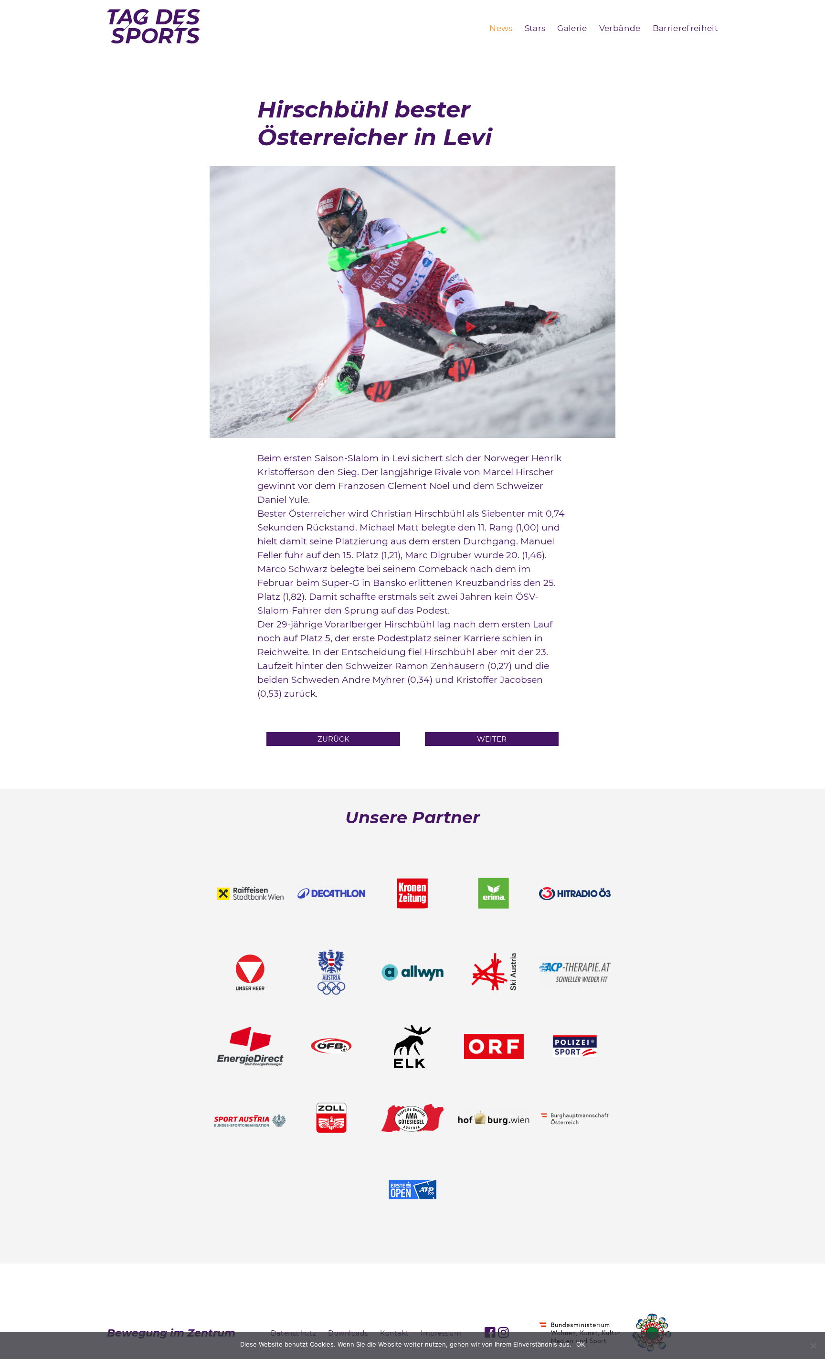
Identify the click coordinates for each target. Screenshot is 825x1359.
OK (580, 1344)
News (500, 28)
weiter (492, 738)
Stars (535, 28)
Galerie (572, 28)
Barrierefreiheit (685, 28)
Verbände (620, 28)
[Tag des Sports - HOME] (153, 28)
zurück (333, 738)
